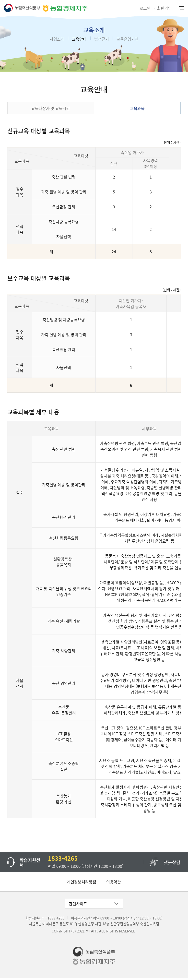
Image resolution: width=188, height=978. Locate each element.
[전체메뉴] (180, 8)
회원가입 (164, 8)
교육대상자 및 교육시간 (50, 108)
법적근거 (101, 39)
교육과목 (137, 108)
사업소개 (57, 39)
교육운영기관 (128, 39)
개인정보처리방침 (81, 882)
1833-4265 (55, 918)
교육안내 (79, 39)
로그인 (145, 8)
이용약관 (113, 882)
